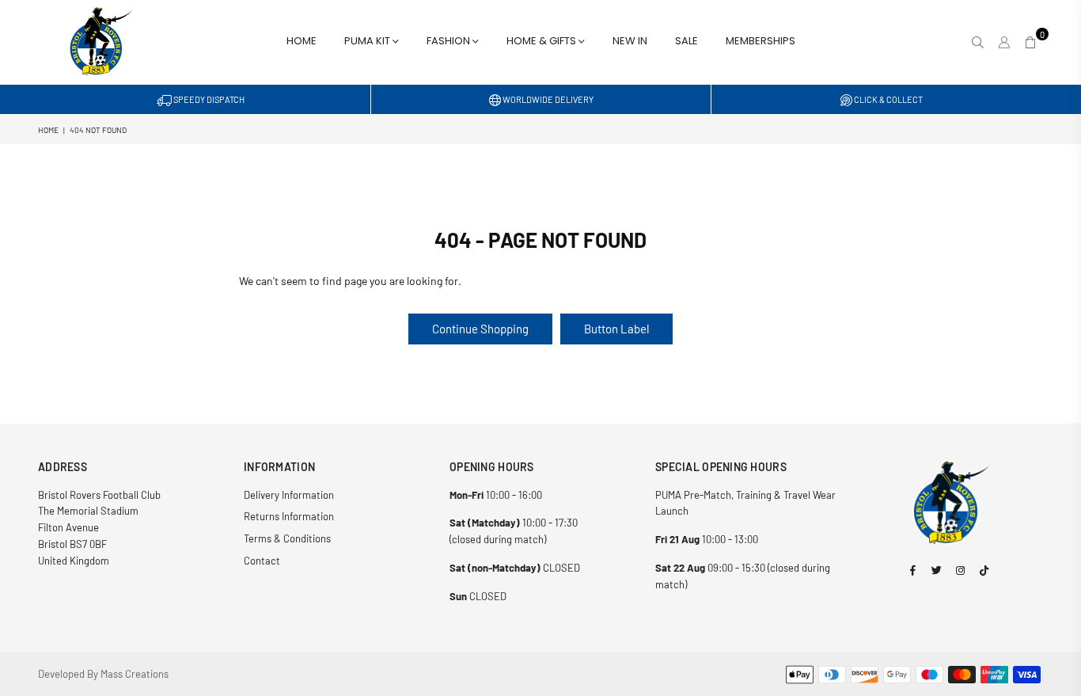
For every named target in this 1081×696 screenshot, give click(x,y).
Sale (686, 40)
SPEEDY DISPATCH (208, 99)
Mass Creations (135, 673)
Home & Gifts (542, 40)
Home (301, 40)
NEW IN (630, 40)
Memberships (760, 40)
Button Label (616, 328)
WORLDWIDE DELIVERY (547, 99)
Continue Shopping (480, 328)
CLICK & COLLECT (887, 99)
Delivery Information (289, 495)
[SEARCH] (978, 42)
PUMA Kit (368, 40)
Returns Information (289, 516)
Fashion (449, 40)
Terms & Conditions (287, 538)
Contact (262, 560)
